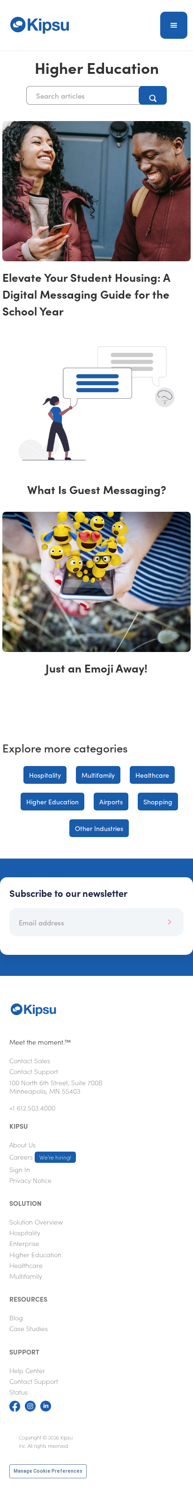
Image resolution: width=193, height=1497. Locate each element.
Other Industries (99, 828)
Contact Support (33, 1071)
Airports (111, 801)
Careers (40, 1156)
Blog (16, 1317)
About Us (22, 1144)
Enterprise (24, 1243)
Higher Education (52, 801)
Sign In (19, 1169)
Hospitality (45, 775)
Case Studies (28, 1328)
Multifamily (98, 775)
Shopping (157, 801)
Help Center (27, 1370)
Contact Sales (29, 1060)
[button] (173, 25)
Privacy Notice (30, 1180)
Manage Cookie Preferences (48, 1471)
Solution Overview (36, 1222)
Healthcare (152, 775)
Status (18, 1392)
